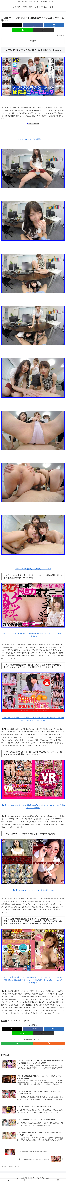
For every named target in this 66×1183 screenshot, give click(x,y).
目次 (31, 41)
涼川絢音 (28, 1020)
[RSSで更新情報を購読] (49, 1043)
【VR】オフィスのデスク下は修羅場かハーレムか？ (33, 139)
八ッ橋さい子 (20, 1020)
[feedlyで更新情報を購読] (17, 1043)
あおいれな (12, 1020)
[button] (43, 30)
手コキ (4, 1020)
